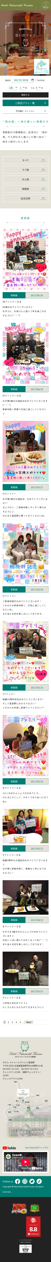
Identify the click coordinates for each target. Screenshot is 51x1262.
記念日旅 (25, 198)
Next (28, 1022)
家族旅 (25, 189)
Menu (45, 7)
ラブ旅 (25, 169)
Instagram (24, 1181)
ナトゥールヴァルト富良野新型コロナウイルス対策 (42, 66)
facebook (17, 1181)
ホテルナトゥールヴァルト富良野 (17, 5)
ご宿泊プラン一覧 (25, 103)
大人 (33, 88)
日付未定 (41, 80)
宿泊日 (8, 80)
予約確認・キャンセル (25, 111)
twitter (32, 1181)
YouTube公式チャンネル (37, 1147)
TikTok (39, 1181)
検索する (25, 94)
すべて (25, 160)
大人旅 (25, 179)
